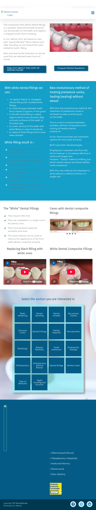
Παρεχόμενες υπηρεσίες (64, 458)
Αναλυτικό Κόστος (60, 463)
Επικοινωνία (57, 469)
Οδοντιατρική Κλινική (62, 453)
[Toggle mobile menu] (93, 13)
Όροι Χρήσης (58, 474)
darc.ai (19, 506)
